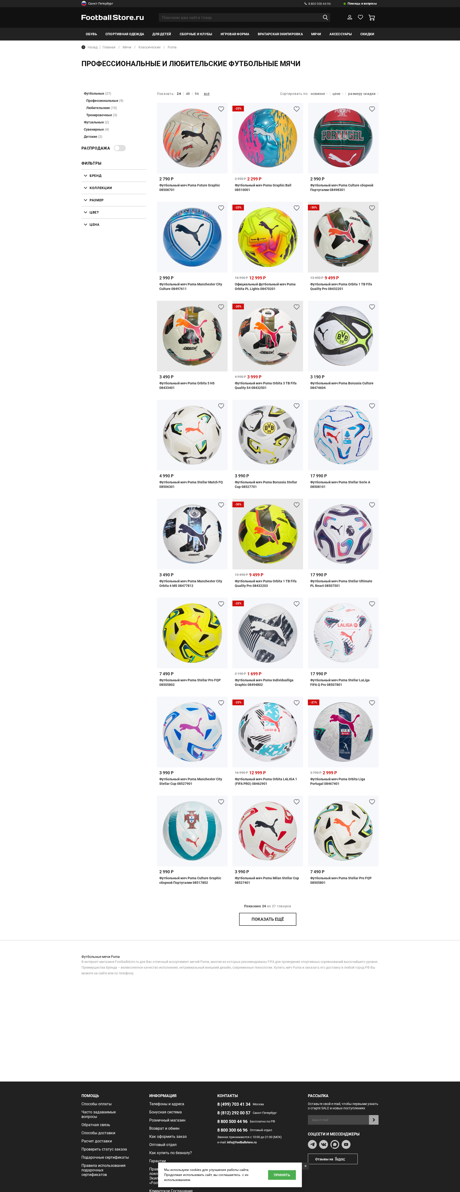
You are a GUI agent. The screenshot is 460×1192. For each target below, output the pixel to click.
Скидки (367, 34)
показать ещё (268, 919)
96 (197, 94)
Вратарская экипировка (280, 34)
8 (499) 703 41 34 (233, 1104)
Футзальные (96, 122)
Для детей (161, 34)
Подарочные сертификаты (105, 1157)
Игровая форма (235, 34)
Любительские (101, 108)
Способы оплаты (96, 1104)
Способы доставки (98, 1133)
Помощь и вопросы (362, 3)
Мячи (316, 34)
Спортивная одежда (124, 34)
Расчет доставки (96, 1141)
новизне (318, 94)
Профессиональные (104, 101)
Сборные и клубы (196, 34)
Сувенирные (96, 129)
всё (207, 94)
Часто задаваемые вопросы (98, 1114)
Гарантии (157, 1161)
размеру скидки (362, 94)
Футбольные (97, 93)
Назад (93, 47)
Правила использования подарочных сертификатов (103, 1170)
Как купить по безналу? (170, 1153)
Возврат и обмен (164, 1128)
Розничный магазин (167, 1120)
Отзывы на (324, 1159)
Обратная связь (95, 1125)
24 (179, 94)
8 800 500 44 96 (319, 4)
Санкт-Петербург (100, 3)
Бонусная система (165, 1112)
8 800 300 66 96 (232, 1130)
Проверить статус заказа (104, 1149)
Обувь (91, 34)
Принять (282, 1175)
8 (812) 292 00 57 (233, 1112)
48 (188, 94)
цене (336, 94)
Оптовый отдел (163, 1144)
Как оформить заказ (168, 1136)
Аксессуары (340, 34)
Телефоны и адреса (166, 1104)
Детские (93, 137)
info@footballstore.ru (242, 1142)
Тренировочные (101, 115)
